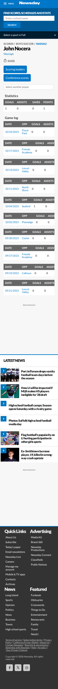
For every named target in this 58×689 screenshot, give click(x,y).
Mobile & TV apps (15, 574)
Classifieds (37, 559)
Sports (9, 599)
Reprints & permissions (36, 645)
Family (34, 624)
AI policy (42, 647)
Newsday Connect (41, 554)
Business (10, 619)
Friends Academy (27, 151)
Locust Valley (25, 170)
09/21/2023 (12, 290)
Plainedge (27, 222)
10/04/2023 (12, 206)
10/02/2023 (12, 222)
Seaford (26, 206)
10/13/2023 (12, 169)
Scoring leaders (15, 69)
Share (11, 61)
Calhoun (26, 273)
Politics (9, 609)
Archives (10, 584)
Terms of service (13, 639)
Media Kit (36, 537)
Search (12, 25)
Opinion (10, 604)
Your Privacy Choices (16, 650)
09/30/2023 (12, 238)
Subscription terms (32, 639)
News (8, 614)
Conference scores (17, 78)
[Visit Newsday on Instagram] (26, 667)
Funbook (36, 595)
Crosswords (37, 604)
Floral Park (25, 132)
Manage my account (11, 568)
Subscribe (10, 542)
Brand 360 (37, 542)
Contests (10, 579)
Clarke (25, 238)
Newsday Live (13, 556)
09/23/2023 (12, 273)
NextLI (35, 634)
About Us (10, 537)
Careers (9, 561)
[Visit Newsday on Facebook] (9, 667)
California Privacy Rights (25, 642)
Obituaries (37, 599)
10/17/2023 (12, 150)
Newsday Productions (38, 548)
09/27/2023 (12, 255)
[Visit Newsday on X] (18, 667)
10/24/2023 (12, 131)
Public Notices (39, 564)
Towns (9, 624)
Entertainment (39, 614)
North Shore (25, 189)
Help (33, 647)
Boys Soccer (25, 43)
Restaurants (37, 619)
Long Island (11, 595)
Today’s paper (13, 547)
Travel (34, 629)
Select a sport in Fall (14, 34)
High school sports (15, 629)
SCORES (9, 43)
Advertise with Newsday (17, 647)
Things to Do (38, 609)
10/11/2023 (12, 188)
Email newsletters (15, 551)
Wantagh (9, 53)
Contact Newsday (14, 645)
